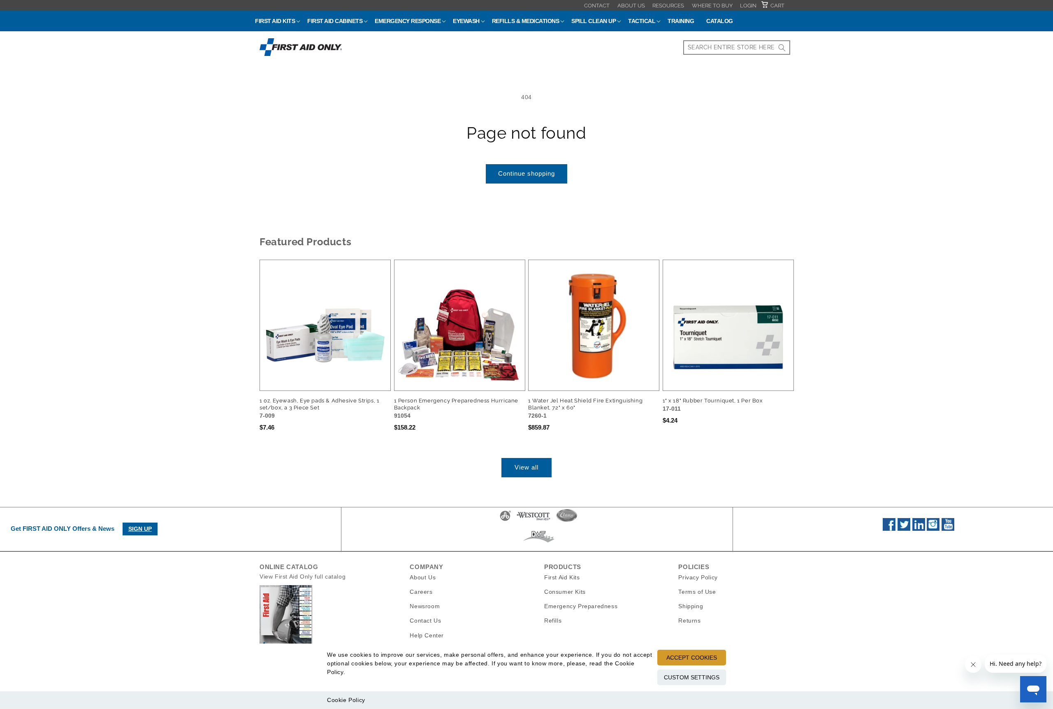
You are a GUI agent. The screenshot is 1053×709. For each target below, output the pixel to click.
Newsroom (425, 606)
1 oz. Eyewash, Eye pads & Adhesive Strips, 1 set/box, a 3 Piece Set (319, 404)
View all (526, 467)
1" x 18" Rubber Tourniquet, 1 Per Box (713, 401)
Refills (552, 620)
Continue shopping (526, 173)
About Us (631, 5)
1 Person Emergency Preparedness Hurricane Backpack (456, 404)
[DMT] (538, 542)
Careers (421, 591)
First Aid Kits (562, 577)
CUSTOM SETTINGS (691, 677)
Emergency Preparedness (580, 606)
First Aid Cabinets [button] (334, 21)
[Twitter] (904, 528)
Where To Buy (712, 5)
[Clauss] (567, 520)
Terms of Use (697, 591)
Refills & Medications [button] (525, 21)
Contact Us (425, 620)
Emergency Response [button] (408, 21)
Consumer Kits (565, 591)
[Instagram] (933, 528)
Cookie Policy (346, 700)
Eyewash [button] (466, 21)
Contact (597, 5)
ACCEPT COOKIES (691, 657)
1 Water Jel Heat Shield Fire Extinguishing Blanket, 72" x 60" (585, 404)
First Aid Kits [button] (275, 21)
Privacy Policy (697, 577)
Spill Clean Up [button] (593, 21)
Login (748, 5)
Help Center (427, 635)
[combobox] (737, 47)
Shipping (690, 606)
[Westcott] (533, 520)
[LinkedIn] (918, 528)
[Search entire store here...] (782, 47)
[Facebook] (889, 528)
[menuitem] (596, 5)
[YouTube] (948, 528)
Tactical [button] (641, 21)
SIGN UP (140, 528)
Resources (668, 5)
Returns (689, 620)
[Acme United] (505, 520)
